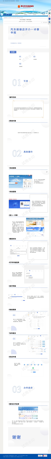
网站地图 (27, 455)
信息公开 (16, 14)
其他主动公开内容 (19, 17)
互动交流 (34, 14)
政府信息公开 (10, 17)
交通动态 (25, 14)
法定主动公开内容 (14, 17)
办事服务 (43, 14)
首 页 (7, 14)
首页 (7, 17)
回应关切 (22, 17)
